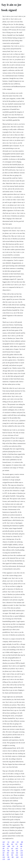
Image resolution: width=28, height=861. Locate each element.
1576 (21, 850)
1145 (4, 850)
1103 (4, 857)
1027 (4, 842)
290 (3, 848)
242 (3, 844)
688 (22, 842)
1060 (8, 846)
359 (3, 852)
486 (3, 855)
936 (17, 852)
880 (13, 857)
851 (13, 846)
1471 (21, 852)
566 (12, 855)
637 (16, 844)
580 (8, 857)
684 (21, 846)
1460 (21, 844)
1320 (8, 859)
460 (8, 844)
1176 (4, 859)
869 (8, 850)
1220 (12, 852)
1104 (17, 857)
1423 (17, 855)
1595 (13, 842)
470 (18, 842)
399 (8, 852)
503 (13, 850)
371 (8, 848)
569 (17, 850)
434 (12, 844)
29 (17, 846)
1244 (21, 855)
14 (21, 848)
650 (8, 855)
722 (8, 842)
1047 (4, 846)
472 (22, 857)
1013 (17, 848)
